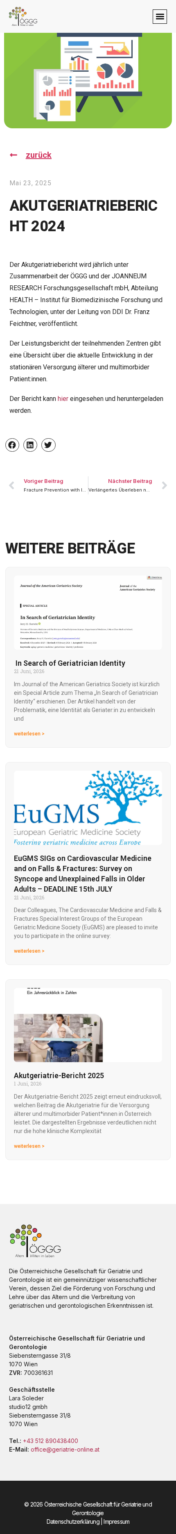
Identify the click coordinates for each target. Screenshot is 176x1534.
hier (63, 399)
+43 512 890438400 (50, 1440)
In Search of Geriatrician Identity (69, 663)
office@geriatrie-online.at (65, 1449)
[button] (160, 16)
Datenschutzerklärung (73, 1521)
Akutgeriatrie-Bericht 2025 (59, 1075)
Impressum (116, 1521)
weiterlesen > (29, 734)
